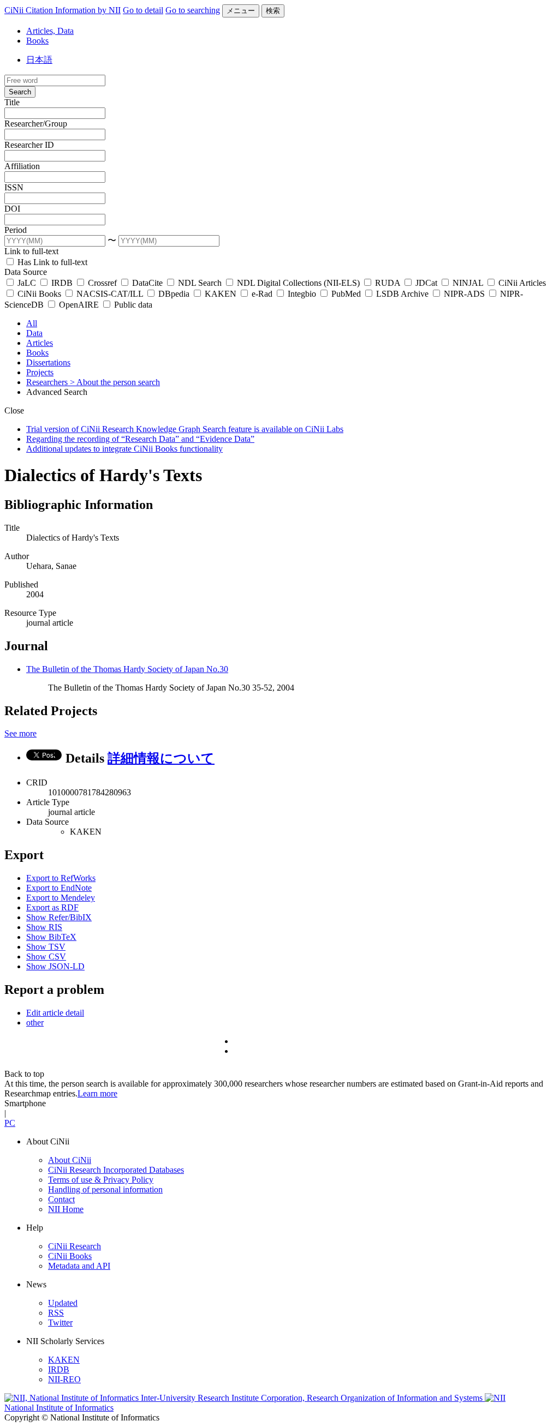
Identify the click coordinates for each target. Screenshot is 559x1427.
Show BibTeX (51, 937)
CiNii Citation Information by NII (62, 10)
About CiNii (69, 1160)
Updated (63, 1303)
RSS (56, 1312)
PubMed (346, 293)
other (35, 1022)
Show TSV (46, 946)
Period (15, 230)
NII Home (66, 1209)
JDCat (426, 282)
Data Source (25, 272)
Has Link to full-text (51, 262)
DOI (12, 208)
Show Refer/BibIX (59, 917)
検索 (273, 11)
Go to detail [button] (143, 10)
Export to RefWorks (61, 878)
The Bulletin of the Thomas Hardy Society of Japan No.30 (127, 669)
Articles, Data (50, 30)
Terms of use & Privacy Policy (100, 1179)
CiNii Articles (521, 282)
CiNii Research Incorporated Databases (116, 1169)
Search (20, 92)
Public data (132, 304)
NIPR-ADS (464, 293)
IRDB (62, 282)
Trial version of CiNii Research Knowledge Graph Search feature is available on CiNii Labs (184, 429)
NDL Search (200, 282)
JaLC (26, 282)
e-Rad (262, 293)
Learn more (97, 1093)
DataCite (147, 282)
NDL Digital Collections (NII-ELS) (298, 282)
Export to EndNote (59, 887)
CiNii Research (74, 1246)
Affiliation (22, 166)
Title (12, 102)
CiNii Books (39, 293)
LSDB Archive (402, 293)
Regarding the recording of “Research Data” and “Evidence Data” (140, 438)
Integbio (302, 293)
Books (37, 40)
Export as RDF (52, 907)
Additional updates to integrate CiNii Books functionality (124, 448)
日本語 (39, 59)
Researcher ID (29, 144)
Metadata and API (79, 1265)
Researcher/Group (35, 123)
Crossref (102, 282)
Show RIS (44, 927)
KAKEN (221, 293)
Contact (61, 1199)
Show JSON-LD (55, 966)
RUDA (387, 282)
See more (20, 733)
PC (9, 1123)
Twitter (60, 1322)
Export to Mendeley (60, 897)
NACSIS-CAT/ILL (109, 293)
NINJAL (467, 282)
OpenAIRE (79, 304)
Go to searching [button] (192, 10)
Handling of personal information (105, 1189)
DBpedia (174, 293)
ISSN (13, 187)
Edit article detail (55, 1012)
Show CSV (46, 956)
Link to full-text (31, 251)
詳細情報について (161, 758)
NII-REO (64, 1379)
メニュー (241, 11)
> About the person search (115, 382)
